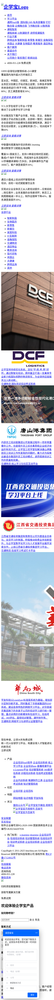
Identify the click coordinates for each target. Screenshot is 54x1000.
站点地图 (28, 798)
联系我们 (22, 58)
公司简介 (12, 58)
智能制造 (22, 40)
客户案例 (12, 47)
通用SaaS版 (13, 22)
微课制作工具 (35, 780)
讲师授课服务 (37, 33)
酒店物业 (48, 43)
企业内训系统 (20, 780)
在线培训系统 (17, 838)
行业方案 (12, 36)
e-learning (24, 835)
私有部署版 (39, 22)
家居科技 (12, 232)
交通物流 (12, 243)
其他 (9, 268)
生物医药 (27, 43)
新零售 (31, 40)
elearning (34, 835)
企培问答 (18, 791)
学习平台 (12, 18)
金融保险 (48, 40)
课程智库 (12, 29)
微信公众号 (19, 805)
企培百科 (28, 791)
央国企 (10, 43)
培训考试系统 (17, 842)
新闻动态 (32, 58)
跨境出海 (12, 40)
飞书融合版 (34, 26)
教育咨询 (12, 250)
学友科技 (38, 798)
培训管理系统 (36, 769)
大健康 (18, 43)
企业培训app (29, 766)
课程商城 (12, 33)
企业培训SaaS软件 (22, 762)
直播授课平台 (44, 766)
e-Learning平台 (20, 769)
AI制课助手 (23, 33)
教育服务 (38, 43)
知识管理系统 (30, 784)
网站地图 (18, 798)
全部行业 (6, 212)
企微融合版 (21, 26)
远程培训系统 (28, 773)
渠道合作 (12, 50)
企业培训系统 (40, 762)
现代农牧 (12, 253)
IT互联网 (12, 236)
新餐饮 (39, 40)
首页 (9, 15)
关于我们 (12, 54)
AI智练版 (45, 26)
